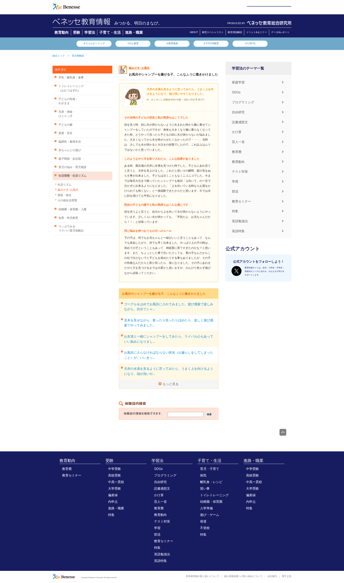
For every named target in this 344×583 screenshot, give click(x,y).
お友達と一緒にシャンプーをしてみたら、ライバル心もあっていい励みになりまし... (168, 339)
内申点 (113, 501)
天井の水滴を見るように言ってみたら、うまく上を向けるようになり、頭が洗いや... (168, 371)
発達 (203, 521)
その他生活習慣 (67, 200)
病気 (203, 475)
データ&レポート (280, 32)
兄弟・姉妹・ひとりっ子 (67, 114)
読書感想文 (240, 122)
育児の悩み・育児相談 (72, 167)
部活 (235, 191)
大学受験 (114, 488)
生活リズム (64, 184)
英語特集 (238, 231)
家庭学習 (238, 82)
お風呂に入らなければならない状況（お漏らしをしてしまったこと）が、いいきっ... (168, 355)
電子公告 (286, 576)
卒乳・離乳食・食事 (71, 77)
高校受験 (114, 475)
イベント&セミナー (256, 32)
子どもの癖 (65, 124)
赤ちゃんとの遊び (70, 150)
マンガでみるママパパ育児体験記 (71, 228)
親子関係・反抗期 (70, 158)
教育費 (236, 152)
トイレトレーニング (214, 495)
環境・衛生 (64, 195)
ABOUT (194, 32)
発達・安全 (65, 133)
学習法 (89, 32)
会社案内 (272, 576)
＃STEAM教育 (211, 43)
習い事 (205, 488)
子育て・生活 (110, 32)
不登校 (205, 528)
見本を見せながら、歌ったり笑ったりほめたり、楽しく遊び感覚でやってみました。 (168, 323)
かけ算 (236, 132)
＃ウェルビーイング (94, 43)
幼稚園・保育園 (211, 501)
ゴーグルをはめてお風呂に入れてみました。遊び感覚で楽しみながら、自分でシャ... (168, 306)
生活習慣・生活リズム (72, 175)
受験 (76, 32)
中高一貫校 (116, 482)
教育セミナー (241, 201)
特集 (235, 211)
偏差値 (113, 495)
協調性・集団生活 (70, 141)
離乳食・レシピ (211, 482)
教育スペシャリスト (213, 32)
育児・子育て (209, 469)
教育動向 (62, 32)
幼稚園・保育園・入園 (72, 209)
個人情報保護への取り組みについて (243, 576)
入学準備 (206, 508)
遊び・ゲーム (209, 514)
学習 (235, 181)
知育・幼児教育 (68, 217)
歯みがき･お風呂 (68, 189)
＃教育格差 (172, 43)
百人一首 (238, 142)
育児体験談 (78, 55)
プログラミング (243, 102)
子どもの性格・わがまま (68, 101)
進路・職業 (134, 32)
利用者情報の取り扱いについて (202, 576)
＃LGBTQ (250, 43)
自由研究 (238, 112)
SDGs (236, 92)
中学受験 (114, 469)
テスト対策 (240, 171)
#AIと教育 (133, 43)
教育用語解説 (235, 32)
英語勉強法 (240, 221)
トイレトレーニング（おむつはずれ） (71, 88)
